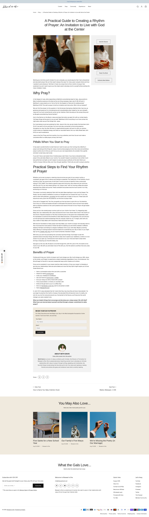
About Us (115, 484)
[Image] (103, 57)
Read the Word (103, 73)
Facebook (138, 484)
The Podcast (139, 495)
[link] (39, 377)
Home (34, 12)
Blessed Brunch (44, 288)
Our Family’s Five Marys (72, 440)
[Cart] (145, 6)
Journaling (52, 196)
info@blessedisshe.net (61, 481)
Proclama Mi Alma (118, 495)
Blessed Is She (10, 509)
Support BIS (116, 481)
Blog (39, 12)
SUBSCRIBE (40, 332)
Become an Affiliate (118, 489)
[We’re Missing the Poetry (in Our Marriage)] (103, 425)
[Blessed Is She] (10, 6)
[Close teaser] (4, 251)
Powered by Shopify (20, 509)
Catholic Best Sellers (104, 80)
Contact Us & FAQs (118, 486)
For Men (115, 498)
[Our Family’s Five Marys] (74, 425)
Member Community (141, 498)
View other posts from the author (62, 356)
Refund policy (103, 513)
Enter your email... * (9, 485)
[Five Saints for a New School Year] (46, 425)
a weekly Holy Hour (45, 231)
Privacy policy (112, 513)
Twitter (137, 492)
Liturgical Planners (73, 1)
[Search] (137, 6)
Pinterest (138, 489)
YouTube (138, 481)
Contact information (142, 513)
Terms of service (122, 513)
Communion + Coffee (53, 277)
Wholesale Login (117, 492)
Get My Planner (103, 41)
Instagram (138, 486)
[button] (2, 258)
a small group (50, 273)
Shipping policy (131, 513)
